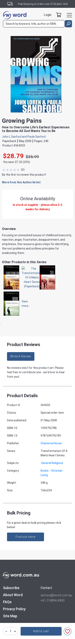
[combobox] (34, 23)
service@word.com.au (56, 595)
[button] (6, 631)
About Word (13, 595)
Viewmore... (24, 303)
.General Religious (52, 463)
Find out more (25, 536)
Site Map (10, 616)
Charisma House (51, 443)
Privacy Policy (14, 609)
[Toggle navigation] (69, 15)
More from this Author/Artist (21, 182)
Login (47, 15)
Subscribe (11, 588)
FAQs (7, 602)
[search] (68, 23)
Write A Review (20, 356)
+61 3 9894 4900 (53, 600)
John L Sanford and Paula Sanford (24, 136)
